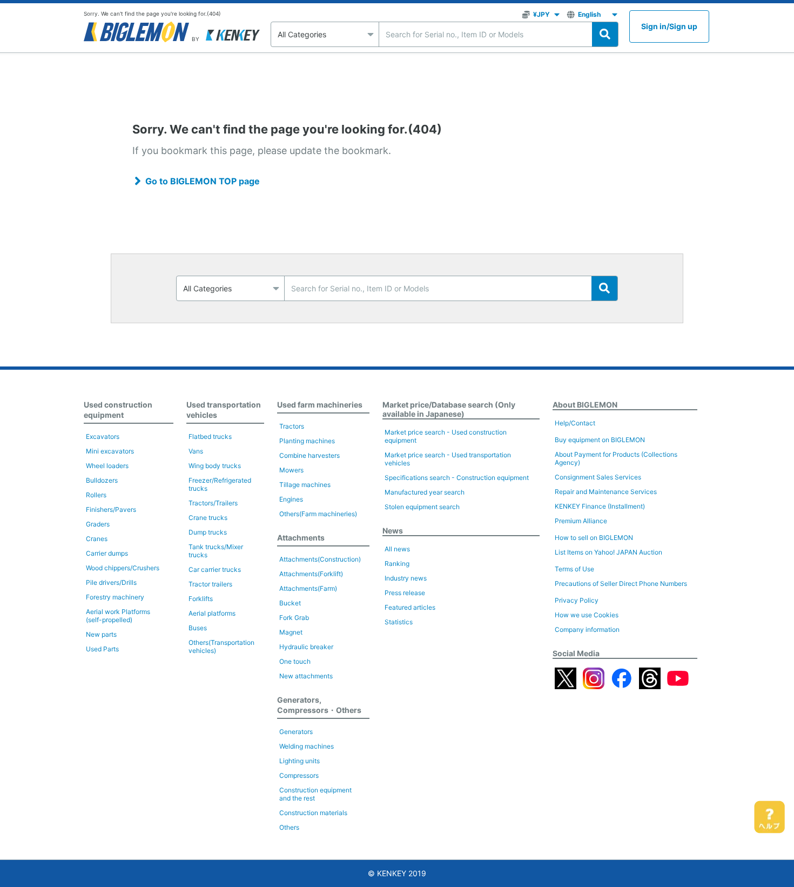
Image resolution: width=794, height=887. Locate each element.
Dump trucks (208, 532)
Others (289, 827)
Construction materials (313, 813)
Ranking (397, 563)
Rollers (96, 495)
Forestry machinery (115, 597)
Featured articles (410, 607)
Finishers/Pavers (111, 509)
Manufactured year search (425, 492)
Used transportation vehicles (223, 409)
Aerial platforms (212, 613)
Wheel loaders (107, 466)
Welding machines (306, 746)
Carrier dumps (107, 553)
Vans (196, 451)
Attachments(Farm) (308, 588)
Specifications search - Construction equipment (457, 477)
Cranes (96, 539)
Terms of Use (574, 569)
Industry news (406, 578)
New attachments (306, 676)
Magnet (290, 632)
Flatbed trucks (210, 436)
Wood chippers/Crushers (122, 568)
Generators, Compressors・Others (319, 705)
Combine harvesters (309, 455)
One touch (295, 661)
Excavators (102, 436)
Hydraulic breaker (306, 647)
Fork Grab (294, 617)
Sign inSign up (669, 26)
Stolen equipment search (422, 507)
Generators (296, 732)
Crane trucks (208, 517)
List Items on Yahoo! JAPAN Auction (608, 552)
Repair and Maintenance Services (606, 492)
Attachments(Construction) (320, 559)
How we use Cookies (586, 615)
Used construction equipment (118, 409)
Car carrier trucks (215, 569)
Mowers (291, 470)
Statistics (399, 622)
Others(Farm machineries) (318, 514)
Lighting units (299, 761)
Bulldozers (102, 480)
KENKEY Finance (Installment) (600, 506)
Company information (587, 629)
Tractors (291, 426)
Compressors (299, 775)
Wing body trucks (215, 466)
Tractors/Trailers (213, 503)
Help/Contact (575, 423)
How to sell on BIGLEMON (594, 537)
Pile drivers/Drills (111, 582)
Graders (98, 524)
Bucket (290, 603)
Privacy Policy (576, 600)
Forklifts (201, 599)
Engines (291, 499)
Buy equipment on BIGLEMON (600, 440)
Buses (198, 628)
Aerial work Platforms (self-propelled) (118, 616)
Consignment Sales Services (598, 477)
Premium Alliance (581, 521)
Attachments (301, 537)
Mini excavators (110, 451)
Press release (405, 593)
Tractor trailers (210, 584)
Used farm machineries (319, 404)
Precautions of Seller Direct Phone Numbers (621, 583)
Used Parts (102, 649)
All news (397, 549)
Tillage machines (305, 485)
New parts (101, 634)
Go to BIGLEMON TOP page (202, 181)
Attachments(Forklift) (311, 574)
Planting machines (307, 441)
